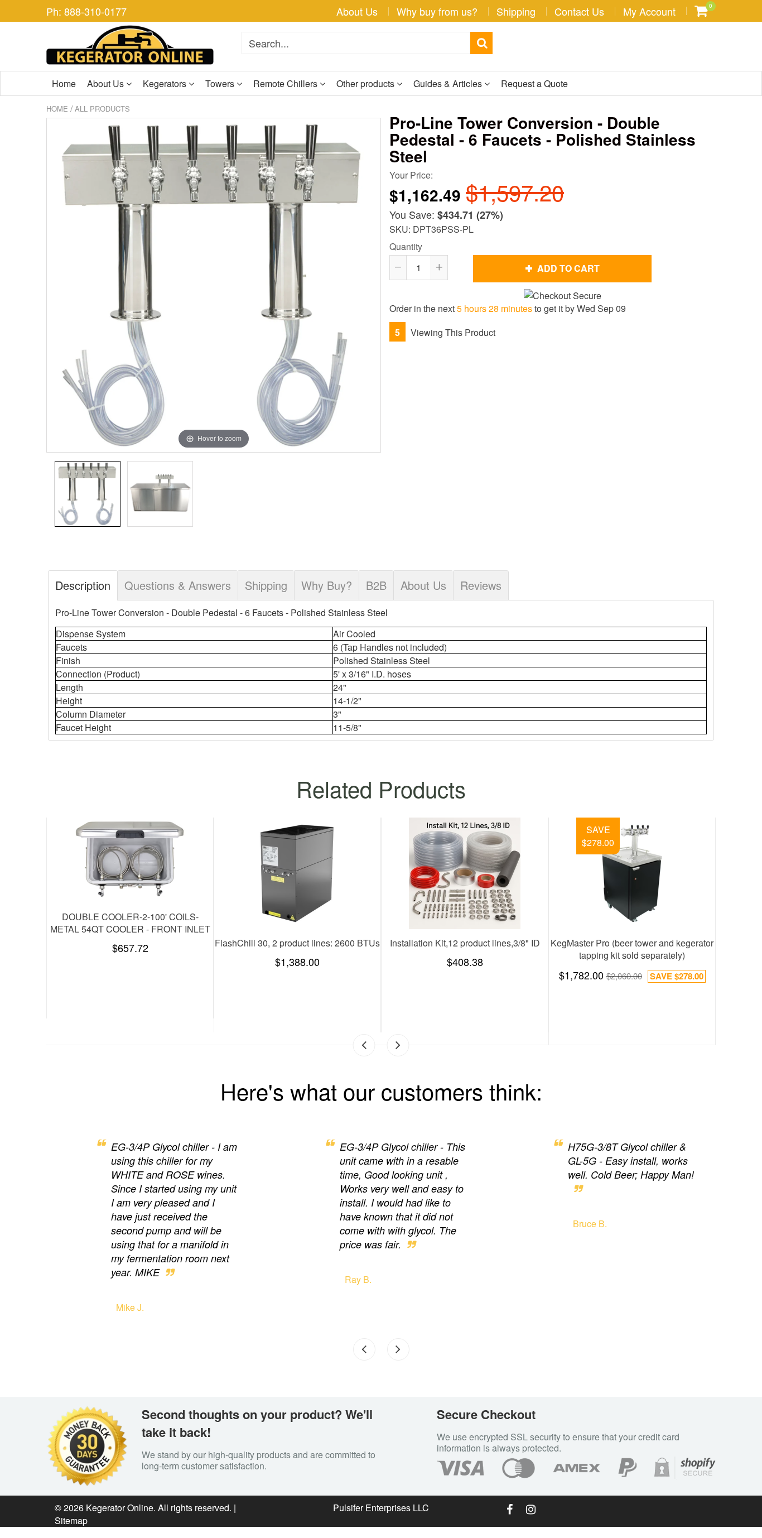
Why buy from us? (437, 11)
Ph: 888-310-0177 (86, 11)
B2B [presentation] (376, 585)
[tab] (83, 585)
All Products (102, 108)
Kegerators (166, 83)
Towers (221, 83)
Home (64, 83)
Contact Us (579, 11)
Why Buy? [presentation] (326, 585)
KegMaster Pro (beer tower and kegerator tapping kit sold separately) (227, 949)
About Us (357, 11)
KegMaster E (394, 942)
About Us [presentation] (423, 585)
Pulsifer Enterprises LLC (381, 1507)
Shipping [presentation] (266, 585)
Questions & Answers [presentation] (177, 585)
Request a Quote (534, 83)
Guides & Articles (448, 83)
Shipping (516, 11)
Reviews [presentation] (480, 585)
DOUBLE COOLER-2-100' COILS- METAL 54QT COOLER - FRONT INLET (562, 922)
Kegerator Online (119, 1507)
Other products (366, 83)
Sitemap (71, 1520)
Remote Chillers (286, 83)
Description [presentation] (82, 585)
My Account (649, 11)
